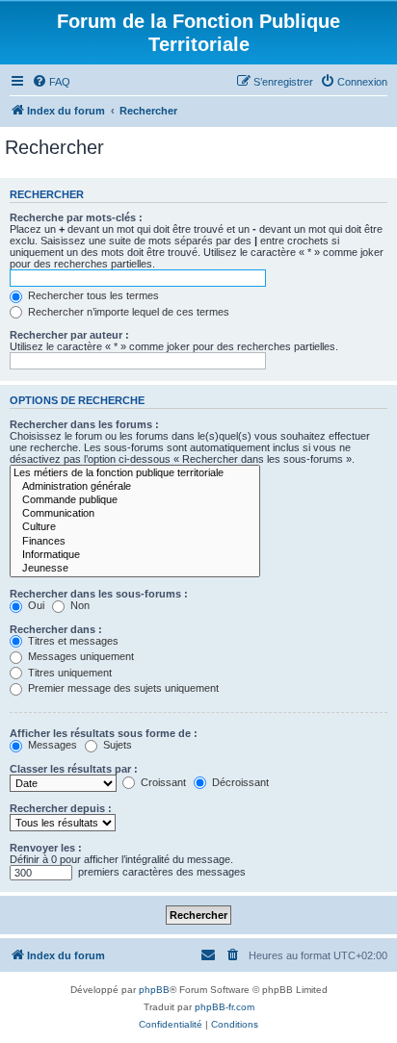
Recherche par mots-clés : (76, 217)
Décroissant (239, 782)
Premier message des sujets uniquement (122, 688)
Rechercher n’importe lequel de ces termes (127, 312)
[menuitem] (51, 81)
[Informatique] (135, 555)
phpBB (154, 989)
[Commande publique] (135, 500)
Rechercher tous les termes (92, 295)
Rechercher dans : (56, 629)
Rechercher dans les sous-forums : (99, 593)
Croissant (162, 782)
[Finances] (135, 541)
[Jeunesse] (135, 568)
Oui (34, 605)
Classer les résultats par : (74, 769)
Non (78, 605)
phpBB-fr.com (224, 1007)
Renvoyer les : (46, 847)
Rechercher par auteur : (69, 335)
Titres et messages (72, 641)
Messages (51, 744)
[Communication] (135, 514)
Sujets (116, 744)
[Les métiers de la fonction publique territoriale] (135, 473)
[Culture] (135, 527)
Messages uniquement (79, 656)
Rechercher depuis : (61, 808)
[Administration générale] (135, 487)
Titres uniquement (68, 672)
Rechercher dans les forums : (84, 424)
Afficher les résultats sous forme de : (104, 733)
